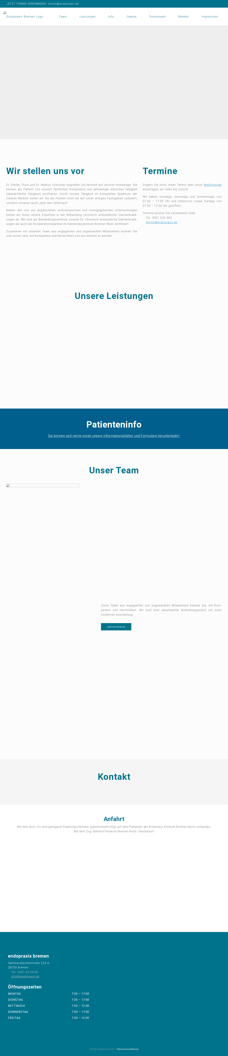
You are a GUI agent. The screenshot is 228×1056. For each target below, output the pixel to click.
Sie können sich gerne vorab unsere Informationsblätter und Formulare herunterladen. (114, 436)
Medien (183, 16)
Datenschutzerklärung (127, 1049)
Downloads (157, 16)
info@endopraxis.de (25, 976)
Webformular (213, 185)
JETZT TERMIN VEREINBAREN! (26, 3)
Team (63, 16)
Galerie (132, 16)
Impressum (209, 16)
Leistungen (87, 16)
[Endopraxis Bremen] (23, 16)
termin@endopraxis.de (161, 222)
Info (111, 16)
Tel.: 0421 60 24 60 (24, 972)
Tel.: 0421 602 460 (159, 217)
